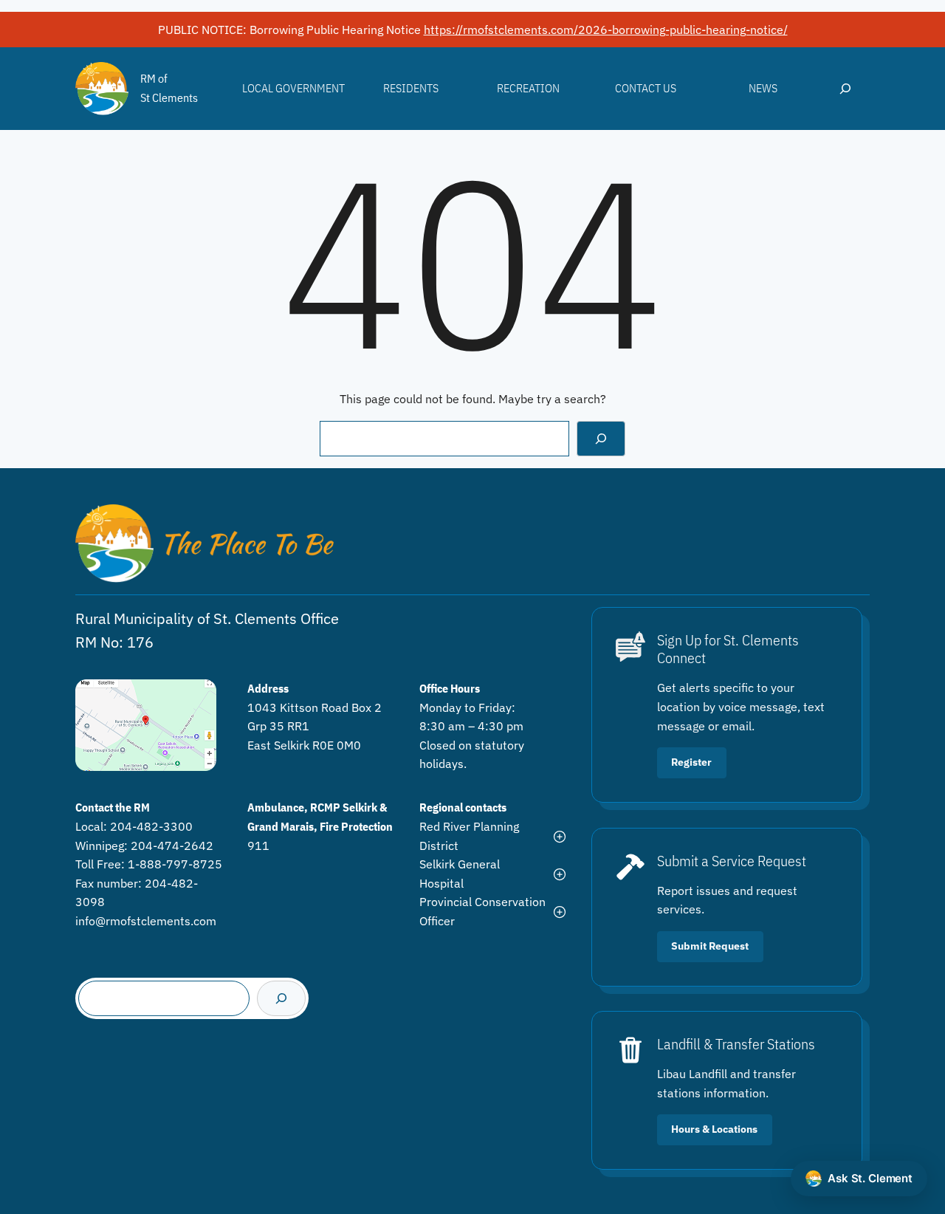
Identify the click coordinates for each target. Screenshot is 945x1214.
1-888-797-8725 (175, 864)
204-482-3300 (151, 826)
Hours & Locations (714, 1129)
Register (691, 762)
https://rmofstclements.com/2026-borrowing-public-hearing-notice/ (606, 29)
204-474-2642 (172, 845)
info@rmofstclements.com (145, 920)
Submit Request (710, 946)
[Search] (601, 438)
